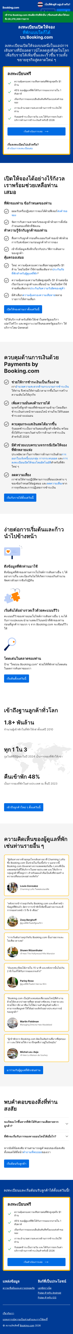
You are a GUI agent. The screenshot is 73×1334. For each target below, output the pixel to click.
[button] (38, 17)
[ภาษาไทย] (40, 4)
